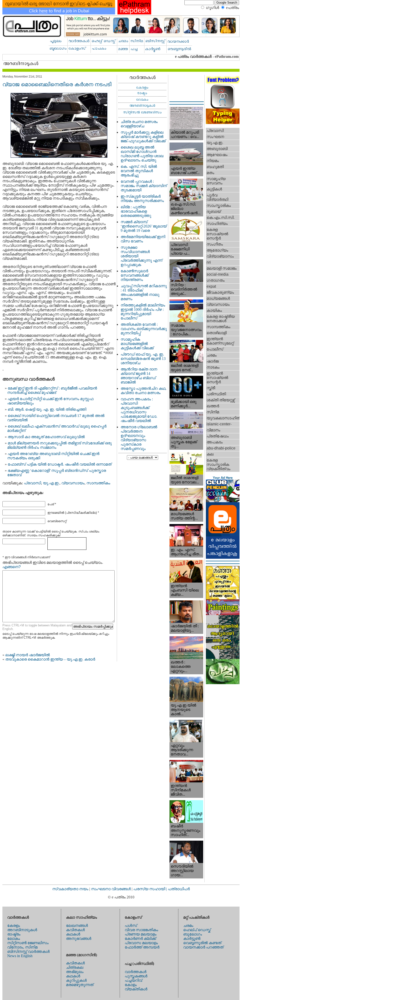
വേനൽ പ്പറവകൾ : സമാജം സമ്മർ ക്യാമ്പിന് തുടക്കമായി (144, 185)
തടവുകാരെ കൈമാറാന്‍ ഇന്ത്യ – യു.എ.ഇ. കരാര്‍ (50, 659)
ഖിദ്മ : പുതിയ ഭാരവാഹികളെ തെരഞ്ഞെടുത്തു (136, 211)
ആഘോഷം (217, 155)
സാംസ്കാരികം (219, 205)
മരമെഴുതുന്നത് (79, 985)
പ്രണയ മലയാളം (140, 934)
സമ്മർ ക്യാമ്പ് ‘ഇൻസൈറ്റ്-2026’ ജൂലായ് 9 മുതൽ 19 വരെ (144, 226)
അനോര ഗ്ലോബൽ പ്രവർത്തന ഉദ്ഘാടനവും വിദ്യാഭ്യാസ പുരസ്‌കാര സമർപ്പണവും (139, 438)
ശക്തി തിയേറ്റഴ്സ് (221, 400)
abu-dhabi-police (221, 448)
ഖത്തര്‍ (213, 406)
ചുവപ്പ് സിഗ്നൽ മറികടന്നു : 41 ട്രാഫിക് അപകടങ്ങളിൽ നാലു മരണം (144, 292)
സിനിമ (213, 412)
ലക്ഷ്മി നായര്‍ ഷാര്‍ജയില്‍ (27, 655)
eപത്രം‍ (232, 8)
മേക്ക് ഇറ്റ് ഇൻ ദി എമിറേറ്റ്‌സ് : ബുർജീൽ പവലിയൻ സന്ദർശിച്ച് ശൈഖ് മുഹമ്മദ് (52, 390)
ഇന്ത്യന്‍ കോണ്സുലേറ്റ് (220, 341)
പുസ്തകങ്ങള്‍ (136, 976)
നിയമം (213, 161)
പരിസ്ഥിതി (216, 394)
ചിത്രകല (74, 967)
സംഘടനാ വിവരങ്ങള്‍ (111, 889)
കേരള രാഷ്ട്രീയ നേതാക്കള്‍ (221, 318)
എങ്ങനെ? (11, 567)
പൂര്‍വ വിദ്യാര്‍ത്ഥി (217, 197)
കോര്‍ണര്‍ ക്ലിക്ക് (140, 938)
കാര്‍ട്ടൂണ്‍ (191, 938)
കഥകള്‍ (73, 934)
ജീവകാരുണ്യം (220, 292)
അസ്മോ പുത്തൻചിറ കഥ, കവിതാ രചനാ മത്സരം (143, 390)
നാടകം (213, 367)
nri (209, 262)
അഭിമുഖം (75, 972)
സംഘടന (215, 137)
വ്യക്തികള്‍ (136, 989)
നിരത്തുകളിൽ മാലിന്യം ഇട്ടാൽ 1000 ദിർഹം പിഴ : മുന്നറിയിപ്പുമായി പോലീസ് (143, 311)
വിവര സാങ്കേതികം (141, 930)
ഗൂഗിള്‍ (212, 8)
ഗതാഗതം (216, 280)
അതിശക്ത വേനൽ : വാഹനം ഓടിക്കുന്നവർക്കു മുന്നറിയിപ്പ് (144, 328)
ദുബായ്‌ (214, 211)
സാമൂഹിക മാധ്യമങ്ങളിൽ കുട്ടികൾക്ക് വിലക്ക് (137, 343)
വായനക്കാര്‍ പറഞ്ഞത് (203, 947)
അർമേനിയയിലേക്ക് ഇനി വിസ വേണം (143, 239)
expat (211, 286)
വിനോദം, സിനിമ (22, 947)
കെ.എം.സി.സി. (220, 217)
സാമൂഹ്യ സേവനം (216, 181)
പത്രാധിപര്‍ (179, 889)
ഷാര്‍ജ (213, 361)
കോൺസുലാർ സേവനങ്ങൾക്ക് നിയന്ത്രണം (135, 275)
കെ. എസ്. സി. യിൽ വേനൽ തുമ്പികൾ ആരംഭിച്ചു (139, 170)
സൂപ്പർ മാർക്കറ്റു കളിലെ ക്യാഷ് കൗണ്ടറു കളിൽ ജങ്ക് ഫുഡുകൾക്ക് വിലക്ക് (143, 136)
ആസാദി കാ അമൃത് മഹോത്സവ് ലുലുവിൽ (46, 437)
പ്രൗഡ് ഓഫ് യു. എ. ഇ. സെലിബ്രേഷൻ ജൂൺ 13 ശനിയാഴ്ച (143, 358)
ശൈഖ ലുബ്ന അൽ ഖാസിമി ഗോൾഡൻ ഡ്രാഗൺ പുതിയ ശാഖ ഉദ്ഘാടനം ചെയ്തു (142, 153)
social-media (217, 274)
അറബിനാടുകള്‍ (22, 930)
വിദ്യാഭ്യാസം (220, 256)
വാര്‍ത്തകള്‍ (135, 972)
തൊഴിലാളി (217, 333)
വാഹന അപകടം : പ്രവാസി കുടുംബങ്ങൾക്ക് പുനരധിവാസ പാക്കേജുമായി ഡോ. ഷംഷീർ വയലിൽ (139, 410)
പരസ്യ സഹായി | (150, 889)
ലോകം (13, 938)
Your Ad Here (223, 478)
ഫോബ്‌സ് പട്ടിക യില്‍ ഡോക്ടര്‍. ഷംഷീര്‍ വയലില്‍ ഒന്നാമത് (59, 464)
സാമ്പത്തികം (98, 483)
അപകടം (215, 442)
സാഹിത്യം (217, 223)
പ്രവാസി (32, 483)
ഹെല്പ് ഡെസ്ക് (197, 930)
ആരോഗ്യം (217, 250)
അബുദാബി (217, 149)
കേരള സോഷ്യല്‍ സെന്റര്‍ (217, 233)
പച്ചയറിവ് (133, 980)
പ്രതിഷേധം (218, 436)
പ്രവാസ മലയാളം (141, 943)
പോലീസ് (215, 349)
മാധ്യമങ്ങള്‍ (218, 298)
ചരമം (212, 355)
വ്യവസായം (72, 483)
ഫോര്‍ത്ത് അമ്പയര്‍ (142, 947)
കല (210, 454)
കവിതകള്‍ (75, 930)
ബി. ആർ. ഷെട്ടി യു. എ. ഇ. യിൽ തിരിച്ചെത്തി (47, 409)
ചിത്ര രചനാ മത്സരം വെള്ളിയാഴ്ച (139, 124)
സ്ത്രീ (211, 388)
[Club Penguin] (223, 501)
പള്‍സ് (131, 925)
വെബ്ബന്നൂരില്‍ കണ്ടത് (202, 943)
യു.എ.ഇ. (51, 483)
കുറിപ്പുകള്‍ (76, 980)
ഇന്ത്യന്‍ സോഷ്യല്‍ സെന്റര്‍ (217, 377)
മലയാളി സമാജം (222, 268)
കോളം (131, 985)
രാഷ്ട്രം (13, 934)
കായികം (214, 310)
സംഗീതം (215, 244)
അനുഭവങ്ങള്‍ (78, 938)
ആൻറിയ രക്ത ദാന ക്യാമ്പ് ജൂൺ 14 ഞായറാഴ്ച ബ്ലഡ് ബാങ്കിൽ (139, 375)
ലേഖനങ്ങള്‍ (77, 925)
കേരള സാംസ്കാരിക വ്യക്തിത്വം (218, 464)
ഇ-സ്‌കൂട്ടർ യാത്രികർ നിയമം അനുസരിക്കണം (142, 198)
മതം (210, 173)
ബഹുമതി (215, 167)
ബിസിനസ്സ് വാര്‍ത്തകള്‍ (28, 951)
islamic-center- (219, 424)
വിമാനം (213, 430)
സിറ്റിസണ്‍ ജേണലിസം (28, 943)
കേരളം (13, 925)
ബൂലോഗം (192, 934)
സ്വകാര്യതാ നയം (70, 889)
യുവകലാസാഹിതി (223, 418)
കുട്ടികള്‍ (214, 189)
